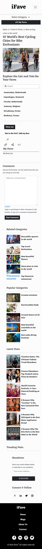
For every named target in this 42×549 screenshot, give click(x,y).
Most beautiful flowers (27, 258)
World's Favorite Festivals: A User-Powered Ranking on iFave (30, 390)
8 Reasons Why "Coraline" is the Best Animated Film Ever (30, 404)
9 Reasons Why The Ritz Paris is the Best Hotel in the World (30, 432)
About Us (22, 524)
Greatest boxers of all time (30, 316)
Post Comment (12, 217)
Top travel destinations (26, 248)
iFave (18, 7)
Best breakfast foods (29, 305)
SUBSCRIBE (23, 478)
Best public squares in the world (29, 238)
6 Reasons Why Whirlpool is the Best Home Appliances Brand (30, 419)
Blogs (22, 519)
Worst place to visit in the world (29, 268)
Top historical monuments (27, 278)
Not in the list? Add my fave (17, 133)
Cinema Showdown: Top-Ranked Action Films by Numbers (29, 374)
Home (5, 29)
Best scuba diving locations (28, 336)
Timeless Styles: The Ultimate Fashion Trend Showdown (30, 359)
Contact (23, 529)
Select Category (20, 17)
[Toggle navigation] (35, 7)
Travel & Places (16, 29)
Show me (10, 127)
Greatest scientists (29, 295)
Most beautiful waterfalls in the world (28, 327)
